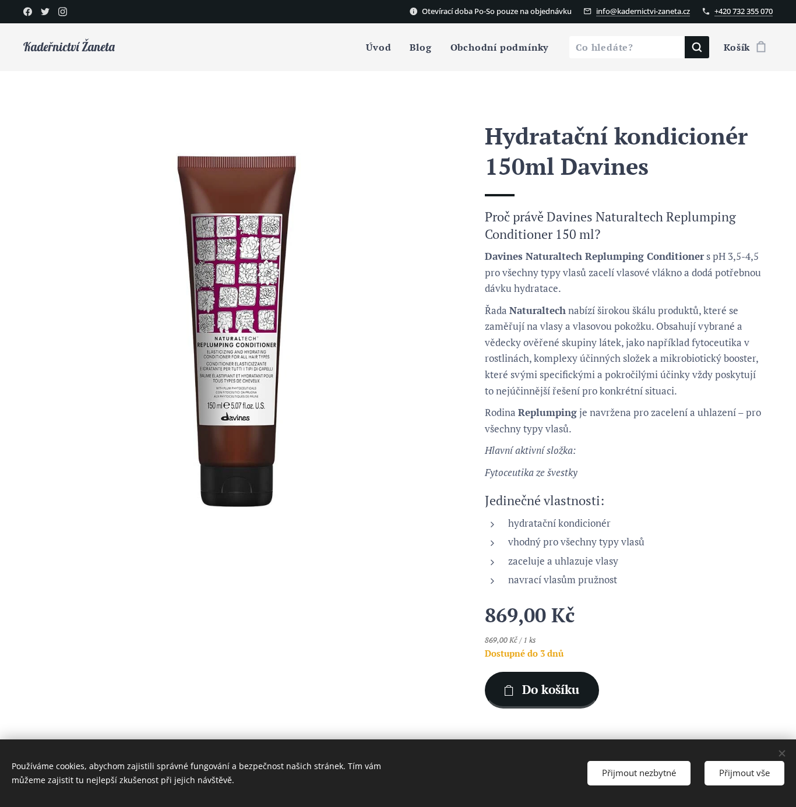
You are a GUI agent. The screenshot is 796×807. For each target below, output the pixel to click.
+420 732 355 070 (743, 11)
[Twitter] (45, 12)
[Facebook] (27, 12)
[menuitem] (381, 47)
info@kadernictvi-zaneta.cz (643, 11)
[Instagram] (62, 12)
